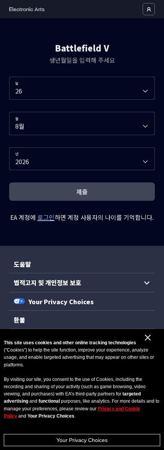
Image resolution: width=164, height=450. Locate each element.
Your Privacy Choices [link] (61, 301)
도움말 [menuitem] (22, 264)
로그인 (46, 217)
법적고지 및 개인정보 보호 (47, 282)
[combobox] (82, 88)
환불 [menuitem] (19, 319)
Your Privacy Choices (82, 440)
